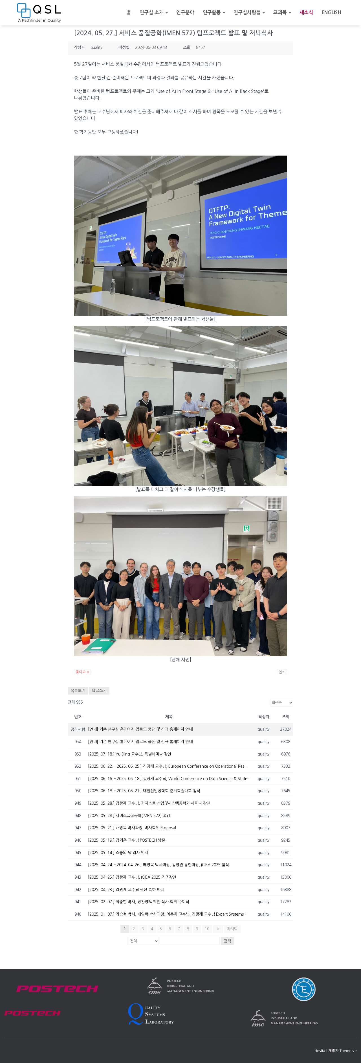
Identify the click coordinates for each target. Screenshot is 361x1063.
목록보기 (78, 691)
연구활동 (212, 12)
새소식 (306, 12)
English (331, 12)
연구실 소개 (152, 12)
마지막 (232, 929)
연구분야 (185, 12)
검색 (227, 941)
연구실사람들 (248, 12)
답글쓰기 (99, 691)
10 (207, 929)
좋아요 (82, 672)
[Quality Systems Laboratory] (39, 13)
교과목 (280, 12)
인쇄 (282, 672)
